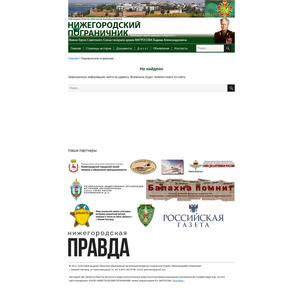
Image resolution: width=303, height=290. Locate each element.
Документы (124, 48)
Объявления (161, 48)
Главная (76, 48)
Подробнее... (178, 280)
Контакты (181, 48)
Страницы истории (98, 48)
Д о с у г (142, 48)
